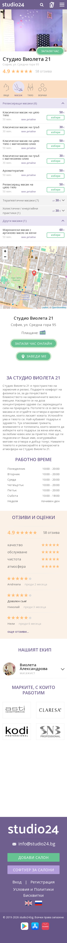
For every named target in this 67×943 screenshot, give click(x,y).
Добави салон (33, 857)
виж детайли (28, 119)
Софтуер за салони (33, 869)
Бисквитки (33, 895)
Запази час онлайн (33, 343)
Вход (17, 882)
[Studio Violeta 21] (28, 903)
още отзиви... (18, 631)
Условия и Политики (33, 889)
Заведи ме (36, 356)
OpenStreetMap (59, 307)
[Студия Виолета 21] (38, 903)
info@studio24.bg (36, 844)
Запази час (50, 51)
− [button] (5, 256)
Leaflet (45, 307)
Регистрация (43, 882)
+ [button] (5, 251)
